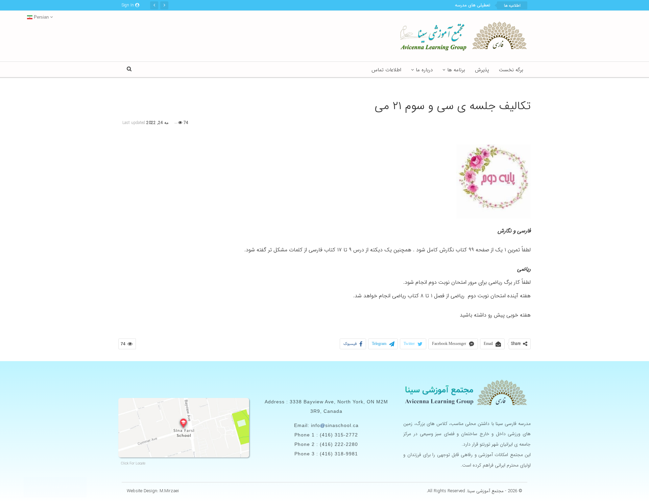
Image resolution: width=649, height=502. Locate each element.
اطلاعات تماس (386, 70)
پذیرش (482, 70)
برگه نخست (511, 70)
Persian (40, 17)
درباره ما (424, 70)
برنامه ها (456, 70)
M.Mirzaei (169, 491)
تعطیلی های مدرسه (472, 5)
